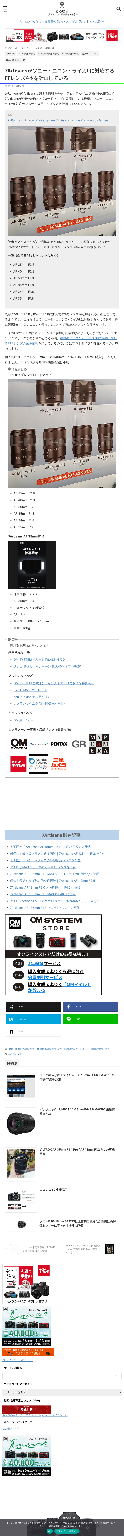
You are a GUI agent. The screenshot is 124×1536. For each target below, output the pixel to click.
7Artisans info (15, 1054)
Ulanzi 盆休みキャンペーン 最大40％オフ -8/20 (47, 666)
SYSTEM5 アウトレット (30, 690)
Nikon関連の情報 (26, 1048)
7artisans (12, 1048)
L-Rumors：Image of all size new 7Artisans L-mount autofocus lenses (58, 120)
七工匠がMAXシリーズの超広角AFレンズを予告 (43, 867)
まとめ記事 (96, 21)
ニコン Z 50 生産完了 (54, 1189)
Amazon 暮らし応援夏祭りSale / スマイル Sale (52, 21)
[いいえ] (120, 1527)
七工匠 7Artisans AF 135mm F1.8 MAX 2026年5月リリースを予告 (56, 901)
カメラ (79, 1048)
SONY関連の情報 (66, 1048)
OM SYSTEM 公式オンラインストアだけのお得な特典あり (54, 683)
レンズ (86, 1048)
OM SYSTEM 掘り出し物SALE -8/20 (39, 660)
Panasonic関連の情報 (46, 1048)
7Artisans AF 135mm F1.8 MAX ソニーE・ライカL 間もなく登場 (54, 874)
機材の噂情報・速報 (100, 1048)
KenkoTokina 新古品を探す (32, 697)
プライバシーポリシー (17, 1360)
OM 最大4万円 (24, 720)
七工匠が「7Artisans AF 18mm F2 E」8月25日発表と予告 (50, 847)
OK (49, 1531)
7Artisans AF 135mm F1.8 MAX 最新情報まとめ (43, 894)
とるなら (62, 11)
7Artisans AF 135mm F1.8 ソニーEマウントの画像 (45, 908)
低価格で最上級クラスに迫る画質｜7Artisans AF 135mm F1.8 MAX (56, 854)
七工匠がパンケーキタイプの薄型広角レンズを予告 (45, 860)
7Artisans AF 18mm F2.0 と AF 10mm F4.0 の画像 (45, 887)
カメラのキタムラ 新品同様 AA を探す (40, 703)
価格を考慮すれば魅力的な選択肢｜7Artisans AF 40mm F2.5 (52, 881)
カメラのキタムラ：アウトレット (21, 1415)
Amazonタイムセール (54, 1415)
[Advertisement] (62, 804)
